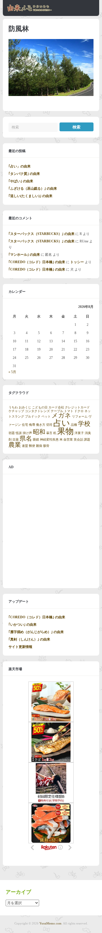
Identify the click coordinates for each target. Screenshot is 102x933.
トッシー (77, 262)
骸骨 (46, 445)
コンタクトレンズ (37, 411)
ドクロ (79, 411)
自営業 (68, 439)
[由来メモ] (29, 11)
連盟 (25, 445)
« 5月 (12, 372)
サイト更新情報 (20, 647)
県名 (26, 438)
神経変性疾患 (49, 439)
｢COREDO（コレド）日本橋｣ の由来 (36, 262)
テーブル (57, 411)
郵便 (32, 445)
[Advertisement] (51, 531)
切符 (49, 424)
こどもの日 (40, 407)
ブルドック (33, 416)
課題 (87, 439)
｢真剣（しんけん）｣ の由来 (29, 639)
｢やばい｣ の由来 (20, 181)
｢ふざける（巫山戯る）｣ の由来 (32, 189)
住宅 (25, 424)
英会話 (78, 439)
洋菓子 (79, 433)
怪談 (19, 433)
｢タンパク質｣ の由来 (24, 174)
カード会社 (56, 407)
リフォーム (80, 416)
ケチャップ (16, 411)
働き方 (40, 424)
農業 (14, 444)
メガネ (61, 415)
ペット (46, 416)
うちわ (13, 407)
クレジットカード (77, 407)
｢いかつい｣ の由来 (22, 625)
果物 (65, 431)
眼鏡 (36, 439)
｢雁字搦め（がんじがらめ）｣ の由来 (36, 632)
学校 (84, 423)
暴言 (49, 433)
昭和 (39, 432)
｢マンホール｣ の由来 (24, 255)
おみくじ (25, 407)
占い (61, 422)
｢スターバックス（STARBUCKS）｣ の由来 (41, 234)
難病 (39, 445)
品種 (74, 424)
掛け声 (27, 433)
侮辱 (32, 424)
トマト (68, 411)
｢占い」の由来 (19, 166)
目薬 (15, 439)
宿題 (11, 433)
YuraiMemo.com (50, 923)
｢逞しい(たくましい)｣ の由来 (30, 196)
